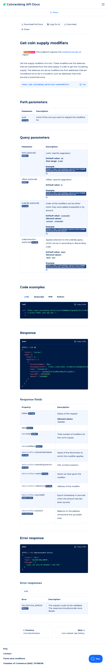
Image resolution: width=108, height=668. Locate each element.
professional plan (70, 52)
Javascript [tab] (39, 297)
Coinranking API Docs (23, 4)
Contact (7, 653)
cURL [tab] (26, 297)
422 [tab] (26, 591)
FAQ (5, 649)
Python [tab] (60, 297)
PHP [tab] (50, 297)
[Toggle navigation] (104, 4)
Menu (55, 12)
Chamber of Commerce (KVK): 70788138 (23, 663)
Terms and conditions (14, 658)
